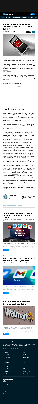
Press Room (13, 389)
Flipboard (17, 348)
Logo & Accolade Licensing (9, 373)
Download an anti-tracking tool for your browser (25, 166)
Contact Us (7, 368)
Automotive (7, 362)
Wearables (24, 354)
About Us (6, 366)
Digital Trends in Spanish (26, 371)
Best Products (25, 359)
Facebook (3, 348)
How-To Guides (25, 360)
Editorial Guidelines (8, 371)
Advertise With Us (8, 369)
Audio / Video (7, 357)
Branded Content (25, 368)
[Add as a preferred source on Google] (28, 32)
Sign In (32, 14)
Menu (1, 14)
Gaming (6, 355)
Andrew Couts (6, 31)
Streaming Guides (26, 357)
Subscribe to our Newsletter (27, 366)
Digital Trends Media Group (8, 397)
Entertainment (7, 360)
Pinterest (13, 348)
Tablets (24, 352)
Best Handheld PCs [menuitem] (31, 17)
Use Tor (33, 171)
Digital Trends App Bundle (27, 373)
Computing (7, 354)
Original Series (25, 362)
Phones (6, 352)
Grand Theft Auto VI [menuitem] (8, 17)
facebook (9, 198)
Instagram (5, 348)
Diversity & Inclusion (5, 391)
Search (36, 14)
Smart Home (7, 359)
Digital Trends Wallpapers (26, 369)
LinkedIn (15, 348)
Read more (6, 250)
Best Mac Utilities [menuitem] (24, 17)
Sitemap (13, 391)
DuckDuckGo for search (15, 172)
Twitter (7, 348)
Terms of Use (4, 393)
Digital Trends (6, 15)
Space (24, 355)
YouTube (9, 348)
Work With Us (4, 389)
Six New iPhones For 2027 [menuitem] (17, 17)
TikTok (11, 348)
